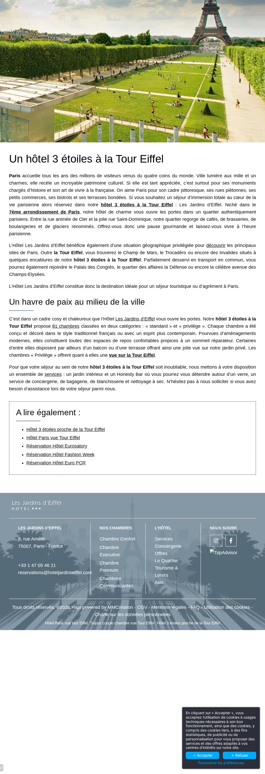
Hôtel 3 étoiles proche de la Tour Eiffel (65, 429)
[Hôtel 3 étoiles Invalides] (216, 541)
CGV (142, 607)
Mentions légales (168, 607)
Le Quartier (166, 560)
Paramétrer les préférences (221, 763)
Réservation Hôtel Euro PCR (56, 462)
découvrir (215, 245)
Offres (161, 553)
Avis (159, 582)
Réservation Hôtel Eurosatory (56, 446)
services (53, 374)
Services (164, 539)
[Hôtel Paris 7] (231, 541)
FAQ (195, 607)
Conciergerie (168, 546)
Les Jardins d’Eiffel (134, 319)
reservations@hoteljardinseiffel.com (55, 572)
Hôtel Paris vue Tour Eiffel (53, 437)
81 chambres (65, 326)
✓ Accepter (202, 755)
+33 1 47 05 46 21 (37, 565)
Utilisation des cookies (227, 607)
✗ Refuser (239, 755)
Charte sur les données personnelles (133, 614)
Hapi (76, 607)
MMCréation (120, 607)
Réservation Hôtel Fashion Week (60, 454)
